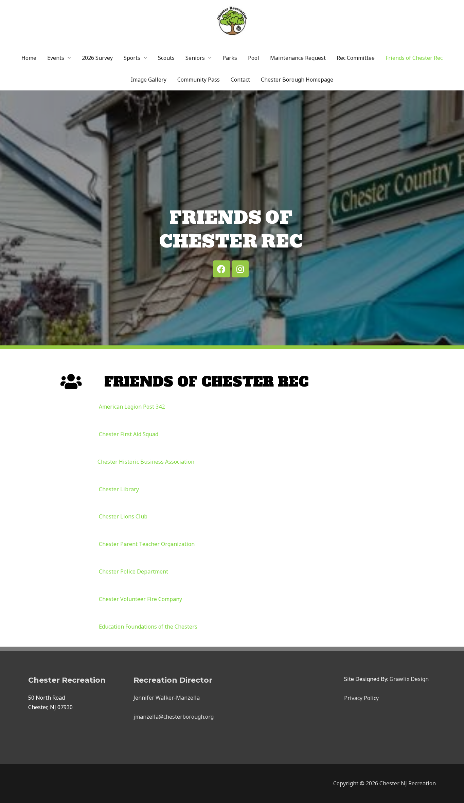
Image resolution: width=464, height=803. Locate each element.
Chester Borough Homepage (297, 79)
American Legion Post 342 (132, 406)
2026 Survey (97, 58)
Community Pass (198, 79)
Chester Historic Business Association (145, 461)
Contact (240, 79)
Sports (132, 58)
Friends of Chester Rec (414, 58)
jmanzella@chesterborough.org (173, 716)
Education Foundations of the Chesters (148, 626)
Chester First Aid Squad (128, 434)
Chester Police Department (133, 571)
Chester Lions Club (123, 516)
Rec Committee (356, 58)
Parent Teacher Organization (147, 544)
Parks (229, 58)
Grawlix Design (409, 679)
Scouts (166, 58)
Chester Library (119, 489)
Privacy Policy (361, 698)
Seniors (195, 58)
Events (55, 58)
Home (28, 58)
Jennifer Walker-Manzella (166, 697)
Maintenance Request (298, 58)
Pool (253, 58)
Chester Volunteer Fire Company (140, 599)
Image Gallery (148, 79)
